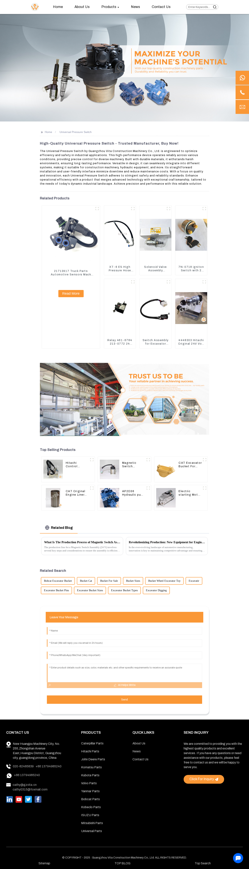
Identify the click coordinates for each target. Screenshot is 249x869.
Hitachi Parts (90, 751)
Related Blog (62, 528)
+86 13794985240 (48, 766)
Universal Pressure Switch (76, 132)
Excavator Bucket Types (124, 590)
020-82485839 (23, 766)
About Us (138, 743)
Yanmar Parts (90, 791)
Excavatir (194, 580)
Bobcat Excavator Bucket (58, 580)
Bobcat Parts (90, 799)
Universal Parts (91, 831)
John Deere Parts (93, 759)
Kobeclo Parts (91, 807)
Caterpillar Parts (92, 743)
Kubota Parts (90, 775)
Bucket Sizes (133, 580)
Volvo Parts (89, 783)
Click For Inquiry (201, 779)
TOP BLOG (122, 863)
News (136, 751)
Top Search (203, 863)
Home (48, 132)
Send (124, 699)
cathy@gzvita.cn (25, 784)
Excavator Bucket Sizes (90, 590)
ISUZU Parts (90, 815)
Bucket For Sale (109, 580)
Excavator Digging (156, 590)
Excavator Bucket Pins (56, 590)
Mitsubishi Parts (92, 823)
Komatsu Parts (91, 767)
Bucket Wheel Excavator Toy (164, 580)
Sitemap (44, 863)
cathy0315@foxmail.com (30, 789)
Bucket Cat (86, 580)
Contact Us (140, 759)
